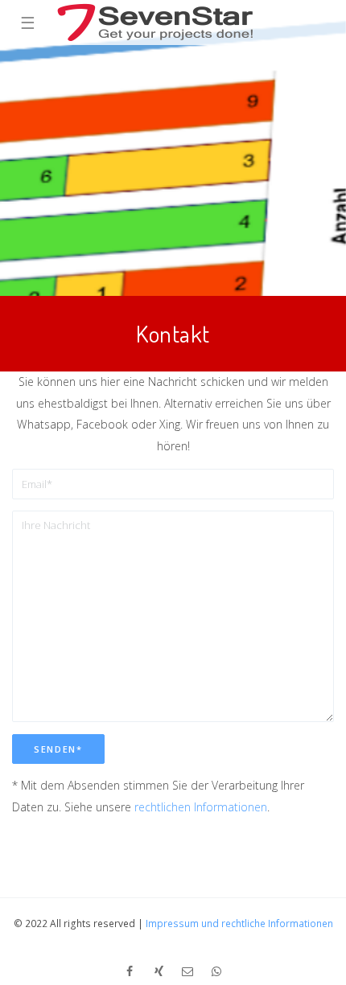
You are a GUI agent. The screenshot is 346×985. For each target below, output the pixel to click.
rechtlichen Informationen (200, 807)
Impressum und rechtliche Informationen (239, 923)
